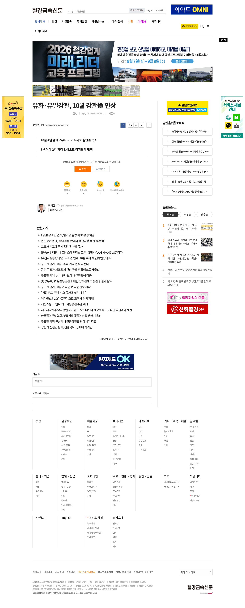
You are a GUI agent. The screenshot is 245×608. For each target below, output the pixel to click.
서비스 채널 (96, 517)
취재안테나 (91, 486)
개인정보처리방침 (86, 571)
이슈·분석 (117, 21)
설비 (37, 482)
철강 (54, 21)
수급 (140, 426)
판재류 (64, 440)
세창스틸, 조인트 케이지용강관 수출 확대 (64, 304)
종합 (38, 421)
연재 (166, 445)
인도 (192, 445)
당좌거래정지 (66, 505)
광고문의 (59, 571)
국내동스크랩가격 (171, 486)
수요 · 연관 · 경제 (124, 476)
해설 (166, 440)
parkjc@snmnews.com (71, 205)
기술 (37, 486)
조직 (114, 541)
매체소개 (36, 571)
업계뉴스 (65, 482)
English (149, 10)
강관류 (64, 454)
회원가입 (81, 11)
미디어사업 (41, 31)
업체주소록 (195, 495)
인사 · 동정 (65, 486)
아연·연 (90, 440)
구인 (192, 491)
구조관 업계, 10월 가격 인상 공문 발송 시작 (65, 287)
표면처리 (116, 449)
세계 (192, 431)
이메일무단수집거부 (143, 571)
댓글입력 (39, 381)
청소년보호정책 (105, 571)
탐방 (63, 495)
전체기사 (40, 21)
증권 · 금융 (145, 476)
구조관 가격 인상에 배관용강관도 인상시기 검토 (68, 321)
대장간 (90, 482)
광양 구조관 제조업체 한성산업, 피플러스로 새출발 (70, 269)
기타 (63, 459)
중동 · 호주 (194, 463)
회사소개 (118, 517)
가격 (140, 431)
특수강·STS (65, 449)
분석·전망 (168, 431)
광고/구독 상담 (191, 26)
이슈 (166, 436)
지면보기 (41, 517)
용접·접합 (117, 445)
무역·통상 (194, 426)
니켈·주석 (91, 445)
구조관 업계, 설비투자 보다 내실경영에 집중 (66, 275)
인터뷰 (64, 491)
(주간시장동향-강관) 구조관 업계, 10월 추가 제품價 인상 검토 (76, 258)
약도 (114, 546)
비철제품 (92, 421)
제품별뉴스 (98, 21)
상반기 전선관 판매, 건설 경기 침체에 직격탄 (66, 327)
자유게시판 (194, 500)
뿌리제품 (118, 421)
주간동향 (142, 440)
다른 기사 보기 (56, 210)
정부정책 (116, 491)
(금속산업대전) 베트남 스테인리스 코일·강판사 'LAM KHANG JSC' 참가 (82, 252)
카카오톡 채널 (93, 528)
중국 (192, 436)
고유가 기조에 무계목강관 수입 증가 (61, 246)
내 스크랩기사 (137, 10)
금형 (114, 440)
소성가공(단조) (119, 436)
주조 (114, 431)
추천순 (46, 393)
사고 (192, 486)
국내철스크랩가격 (171, 482)
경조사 (64, 500)
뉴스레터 (90, 523)
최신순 (38, 393)
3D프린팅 (117, 459)
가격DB (142, 21)
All (60, 592)
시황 (130, 21)
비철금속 (67, 21)
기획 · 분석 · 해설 (175, 421)
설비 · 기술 (43, 476)
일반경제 (116, 482)
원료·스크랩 (66, 431)
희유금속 (90, 449)
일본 (192, 440)
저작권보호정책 (123, 571)
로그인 (71, 11)
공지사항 (193, 482)
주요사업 (116, 528)
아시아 (193, 454)
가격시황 (143, 421)
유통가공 (142, 449)
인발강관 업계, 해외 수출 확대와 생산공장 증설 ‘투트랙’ (72, 241)
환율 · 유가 (117, 486)
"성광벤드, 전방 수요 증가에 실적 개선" (63, 292)
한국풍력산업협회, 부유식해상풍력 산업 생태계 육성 (71, 316)
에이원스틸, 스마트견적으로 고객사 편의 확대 (67, 298)
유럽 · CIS (194, 459)
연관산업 (116, 500)
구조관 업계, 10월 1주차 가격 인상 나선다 (65, 264)
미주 (192, 449)
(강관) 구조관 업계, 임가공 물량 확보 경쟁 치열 (67, 235)
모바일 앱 (91, 537)
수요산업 (116, 495)
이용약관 (70, 571)
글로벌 (194, 421)
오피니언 (92, 476)
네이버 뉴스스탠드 (94, 532)
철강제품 (66, 421)
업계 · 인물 (68, 476)
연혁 (114, 532)
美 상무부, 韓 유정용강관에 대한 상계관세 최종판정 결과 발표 (77, 281)
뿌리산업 (82, 21)
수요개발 (39, 491)
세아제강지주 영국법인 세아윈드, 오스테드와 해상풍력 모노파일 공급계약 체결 (86, 310)
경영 (114, 537)
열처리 (115, 454)
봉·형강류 (65, 445)
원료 (140, 445)
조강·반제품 (66, 436)
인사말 (115, 523)
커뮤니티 (156, 21)
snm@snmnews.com (89, 592)
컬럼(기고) (91, 491)
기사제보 (48, 571)
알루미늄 (90, 436)
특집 (166, 426)
